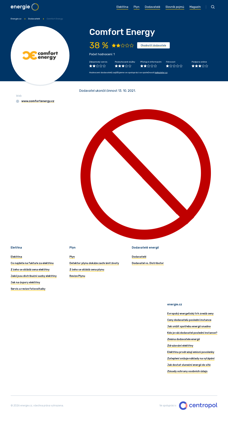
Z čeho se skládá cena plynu (86, 269)
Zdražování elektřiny (180, 345)
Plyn (72, 256)
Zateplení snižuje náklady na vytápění (190, 358)
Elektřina (16, 256)
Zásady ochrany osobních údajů (187, 371)
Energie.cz (16, 18)
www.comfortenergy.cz (37, 101)
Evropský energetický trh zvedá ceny (190, 313)
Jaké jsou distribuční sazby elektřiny (34, 276)
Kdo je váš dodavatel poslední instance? (192, 332)
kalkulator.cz (161, 72)
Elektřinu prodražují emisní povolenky (190, 352)
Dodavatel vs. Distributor (148, 263)
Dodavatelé (34, 18)
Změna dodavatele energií (183, 339)
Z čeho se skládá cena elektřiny (30, 269)
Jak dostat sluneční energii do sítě (189, 364)
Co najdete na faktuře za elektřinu (32, 263)
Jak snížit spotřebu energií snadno (189, 326)
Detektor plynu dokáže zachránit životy (94, 263)
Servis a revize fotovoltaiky (28, 288)
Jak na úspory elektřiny (25, 282)
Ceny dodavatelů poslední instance (189, 320)
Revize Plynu (77, 276)
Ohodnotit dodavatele (153, 45)
